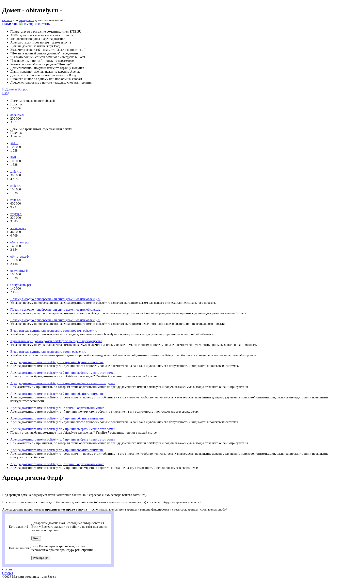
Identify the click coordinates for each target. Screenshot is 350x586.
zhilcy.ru (15, 171)
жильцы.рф (18, 228)
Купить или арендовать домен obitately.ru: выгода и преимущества (56, 341)
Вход (5, 93)
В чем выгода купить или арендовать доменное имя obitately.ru (53, 330)
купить (7, 20)
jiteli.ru (14, 157)
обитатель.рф (19, 256)
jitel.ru (14, 143)
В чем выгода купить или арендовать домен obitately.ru (48, 351)
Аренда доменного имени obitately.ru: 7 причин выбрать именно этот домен (62, 372)
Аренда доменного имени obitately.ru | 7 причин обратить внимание (57, 408)
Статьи (7, 569)
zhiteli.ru (15, 200)
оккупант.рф (19, 270)
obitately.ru (17, 115)
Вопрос (23, 89)
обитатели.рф (19, 242)
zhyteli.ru (16, 214)
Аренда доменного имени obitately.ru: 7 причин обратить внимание (57, 362)
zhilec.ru (15, 185)
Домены (11, 89)
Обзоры (7, 573)
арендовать (26, 20)
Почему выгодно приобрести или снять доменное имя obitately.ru (55, 299)
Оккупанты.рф (20, 285)
